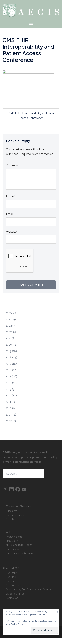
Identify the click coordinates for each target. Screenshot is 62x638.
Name (10, 196)
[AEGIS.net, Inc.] (31, 10)
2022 (8, 332)
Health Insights (14, 536)
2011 (8, 402)
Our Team (11, 581)
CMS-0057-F (13, 540)
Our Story (11, 572)
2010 (8, 408)
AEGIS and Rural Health (19, 544)
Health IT (8, 532)
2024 (8, 319)
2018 (8, 357)
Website (11, 231)
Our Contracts (14, 585)
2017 (8, 363)
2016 (8, 370)
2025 (8, 313)
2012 (8, 395)
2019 (8, 351)
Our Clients (12, 519)
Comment (13, 165)
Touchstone (12, 549)
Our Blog (11, 576)
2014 (8, 383)
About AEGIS (11, 568)
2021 (8, 338)
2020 (8, 344)
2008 (8, 421)
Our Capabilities (15, 515)
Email (10, 214)
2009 (8, 414)
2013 (8, 389)
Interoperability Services (20, 553)
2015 (8, 376)
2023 (8, 325)
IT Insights (11, 510)
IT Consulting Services (17, 506)
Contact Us (12, 597)
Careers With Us (15, 593)
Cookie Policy (17, 624)
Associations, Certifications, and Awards (28, 589)
